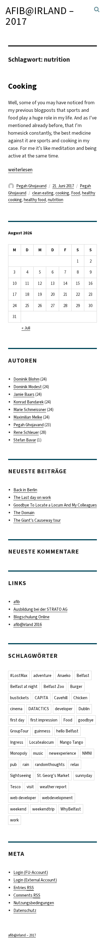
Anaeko (64, 675)
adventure (42, 675)
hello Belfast (67, 731)
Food (75, 193)
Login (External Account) (35, 880)
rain (26, 764)
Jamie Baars (23, 394)
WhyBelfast (70, 809)
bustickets (19, 698)
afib (16, 602)
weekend (18, 809)
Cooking (22, 86)
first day (17, 720)
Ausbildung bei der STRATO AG (40, 609)
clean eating (42, 193)
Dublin (84, 709)
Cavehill (60, 698)
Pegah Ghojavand (31, 186)
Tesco (15, 787)
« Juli (26, 328)
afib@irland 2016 (27, 624)
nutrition (55, 200)
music (38, 753)
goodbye (86, 720)
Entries (23, 887)
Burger (76, 686)
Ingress (16, 742)
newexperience (62, 753)
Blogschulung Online (31, 617)
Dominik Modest (27, 387)
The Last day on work (32, 497)
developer (64, 709)
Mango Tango (71, 742)
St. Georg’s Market (53, 775)
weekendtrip (43, 809)
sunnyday (83, 775)
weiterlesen (20, 169)
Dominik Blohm (26, 379)
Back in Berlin (25, 490)
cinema (16, 709)
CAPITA (41, 698)
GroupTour (19, 731)
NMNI (87, 753)
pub (13, 764)
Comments (26, 895)
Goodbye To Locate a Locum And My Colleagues (55, 505)
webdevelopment (57, 798)
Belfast (82, 675)
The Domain (23, 513)
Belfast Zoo (53, 686)
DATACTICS (38, 709)
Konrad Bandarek (28, 402)
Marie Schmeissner (29, 409)
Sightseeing (20, 775)
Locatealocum (41, 742)
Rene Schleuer (26, 432)
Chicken (80, 698)
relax (75, 764)
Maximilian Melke (27, 417)
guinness (42, 731)
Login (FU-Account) (30, 872)
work (14, 820)
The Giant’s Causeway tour (37, 520)
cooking (62, 193)
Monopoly (18, 753)
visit (30, 787)
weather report (53, 787)
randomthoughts (50, 764)
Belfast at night (24, 686)
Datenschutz (24, 910)
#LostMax (18, 675)
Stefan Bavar (24, 440)
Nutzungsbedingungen (33, 903)
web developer (23, 798)
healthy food (35, 200)
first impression (43, 720)
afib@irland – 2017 (40, 16)
